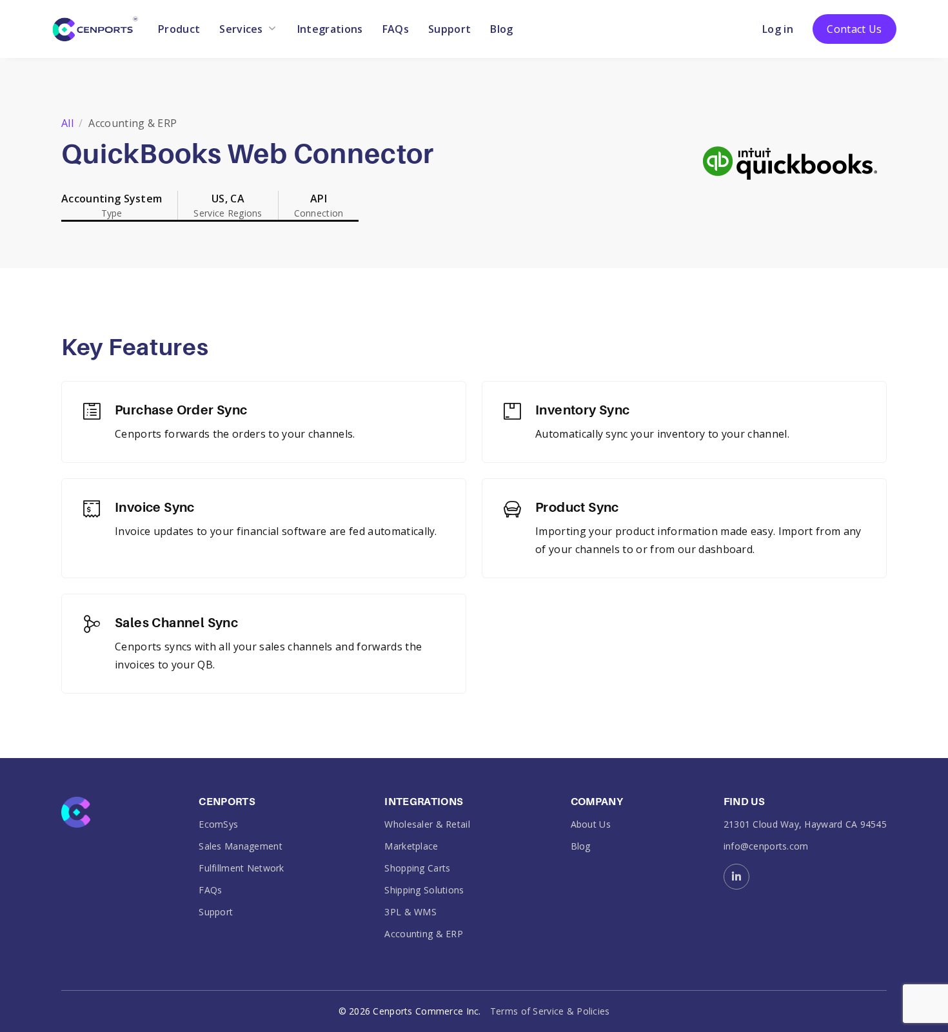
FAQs (395, 29)
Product (179, 29)
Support (449, 29)
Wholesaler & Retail (426, 824)
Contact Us (854, 29)
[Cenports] (95, 28)
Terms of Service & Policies (550, 1011)
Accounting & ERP (423, 934)
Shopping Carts (417, 868)
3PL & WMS (410, 912)
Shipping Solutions (424, 890)
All (67, 123)
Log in (777, 29)
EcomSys (218, 824)
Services (241, 29)
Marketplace (411, 846)
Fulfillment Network (241, 868)
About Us (591, 824)
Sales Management (240, 846)
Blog (501, 29)
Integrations (330, 29)
